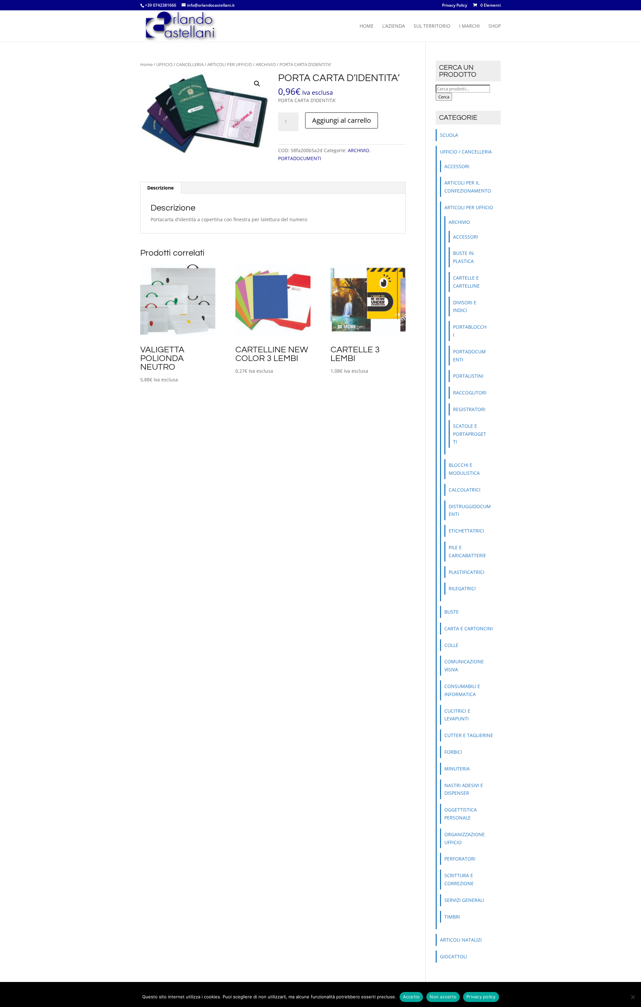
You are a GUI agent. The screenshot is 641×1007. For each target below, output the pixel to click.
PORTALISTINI (468, 376)
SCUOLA (449, 135)
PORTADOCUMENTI (299, 158)
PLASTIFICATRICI (466, 572)
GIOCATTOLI (453, 956)
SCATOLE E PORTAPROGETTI (469, 434)
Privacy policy (481, 996)
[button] (257, 84)
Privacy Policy (454, 5)
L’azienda (393, 26)
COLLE (451, 645)
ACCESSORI (456, 166)
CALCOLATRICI (464, 489)
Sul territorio (432, 26)
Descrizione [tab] (160, 188)
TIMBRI (452, 917)
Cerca (443, 97)
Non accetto (443, 996)
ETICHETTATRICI (466, 531)
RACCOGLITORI (469, 392)
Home (367, 26)
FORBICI (453, 752)
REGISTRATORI (469, 409)
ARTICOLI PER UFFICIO (229, 64)
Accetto (411, 996)
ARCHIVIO (266, 64)
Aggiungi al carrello (341, 120)
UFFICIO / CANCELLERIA (180, 64)
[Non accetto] (632, 997)
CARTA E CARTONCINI (468, 628)
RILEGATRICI (462, 588)
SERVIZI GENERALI (464, 900)
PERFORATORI (459, 859)
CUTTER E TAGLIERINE (468, 735)
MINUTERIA (457, 768)
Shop (494, 26)
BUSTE (451, 612)
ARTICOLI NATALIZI (461, 940)
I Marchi (469, 26)
